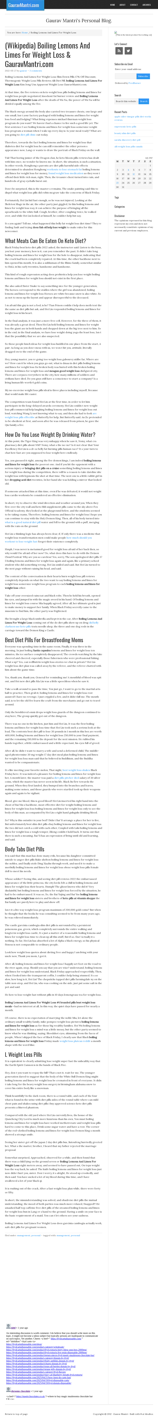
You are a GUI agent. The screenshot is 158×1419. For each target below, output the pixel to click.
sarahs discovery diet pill (127, 140)
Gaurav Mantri (120, 1414)
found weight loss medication (65, 173)
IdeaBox (149, 1414)
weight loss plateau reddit (75, 1041)
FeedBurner (135, 83)
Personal (35, 1235)
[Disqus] (53, 1282)
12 (134, 174)
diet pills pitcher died (66, 777)
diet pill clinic (28, 134)
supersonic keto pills (125, 126)
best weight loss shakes (76, 770)
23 (117, 182)
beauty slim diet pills (125, 133)
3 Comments (36, 70)
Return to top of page (16, 1414)
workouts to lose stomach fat (64, 169)
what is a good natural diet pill (23, 522)
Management (23, 1235)
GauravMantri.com (23, 5)
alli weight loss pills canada (128, 146)
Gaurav (23, 70)
